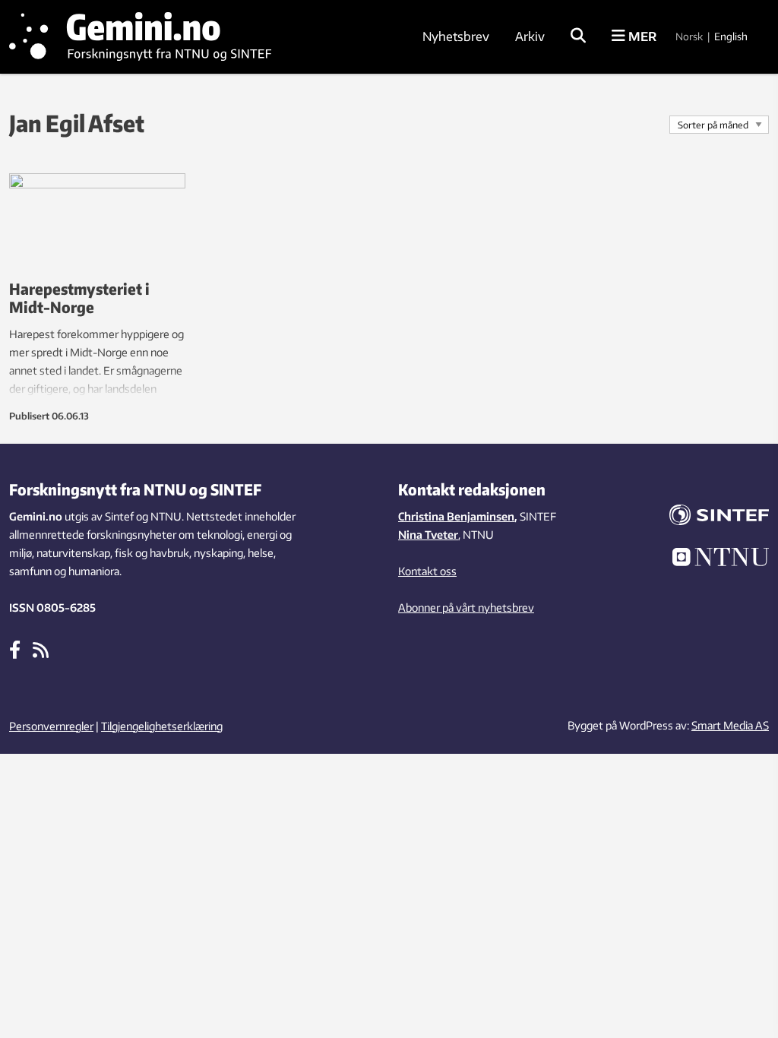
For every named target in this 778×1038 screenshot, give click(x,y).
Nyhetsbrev (455, 36)
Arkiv (530, 36)
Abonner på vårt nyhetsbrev (466, 607)
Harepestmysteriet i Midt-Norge (79, 297)
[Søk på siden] (578, 36)
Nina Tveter (428, 534)
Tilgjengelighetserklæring (162, 726)
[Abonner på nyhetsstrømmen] (41, 649)
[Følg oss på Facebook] (15, 649)
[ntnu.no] (713, 559)
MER (640, 36)
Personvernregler (51, 726)
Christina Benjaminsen (456, 516)
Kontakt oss (427, 571)
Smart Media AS (730, 725)
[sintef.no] (713, 517)
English (731, 36)
